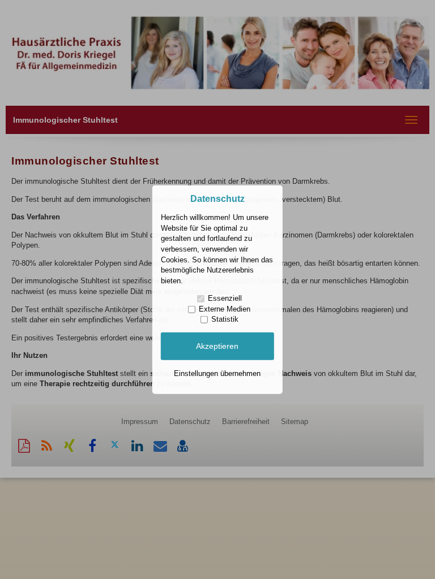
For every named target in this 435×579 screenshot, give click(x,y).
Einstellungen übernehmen (217, 373)
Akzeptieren (217, 346)
